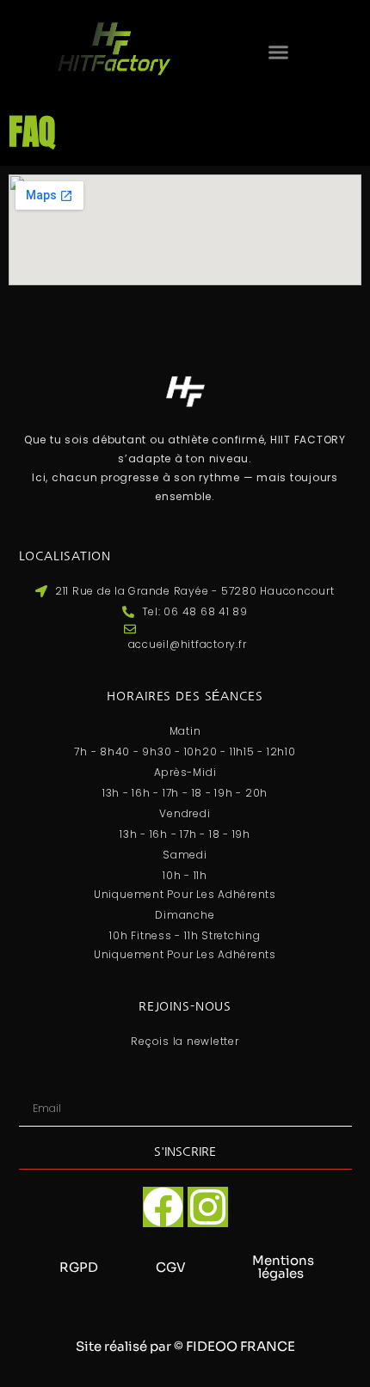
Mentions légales (283, 1266)
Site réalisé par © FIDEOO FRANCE (185, 1346)
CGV (171, 1267)
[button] (278, 52)
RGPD (78, 1267)
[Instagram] (208, 1207)
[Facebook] (163, 1207)
